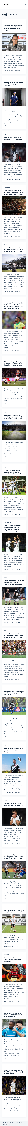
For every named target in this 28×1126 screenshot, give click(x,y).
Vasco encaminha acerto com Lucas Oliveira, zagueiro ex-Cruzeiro (13, 83)
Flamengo (6, 954)
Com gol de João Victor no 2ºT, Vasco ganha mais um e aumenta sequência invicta (14, 472)
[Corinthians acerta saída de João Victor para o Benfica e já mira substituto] (14, 1085)
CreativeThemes (6, 1124)
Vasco (5, 22)
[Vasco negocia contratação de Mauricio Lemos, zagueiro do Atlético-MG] (14, 706)
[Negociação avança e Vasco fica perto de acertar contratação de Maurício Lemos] (14, 42)
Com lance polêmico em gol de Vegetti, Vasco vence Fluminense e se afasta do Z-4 (14, 582)
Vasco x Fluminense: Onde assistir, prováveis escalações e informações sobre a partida (14, 635)
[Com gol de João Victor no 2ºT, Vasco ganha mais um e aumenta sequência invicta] (14, 485)
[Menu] (25, 4)
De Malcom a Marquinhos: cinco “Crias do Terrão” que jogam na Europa (13, 1014)
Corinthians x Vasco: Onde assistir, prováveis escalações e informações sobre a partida (14, 192)
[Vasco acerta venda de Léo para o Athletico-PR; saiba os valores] (14, 152)
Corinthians (7, 187)
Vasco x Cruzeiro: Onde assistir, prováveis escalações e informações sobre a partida (14, 856)
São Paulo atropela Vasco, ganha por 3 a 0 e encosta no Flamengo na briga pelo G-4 (13, 363)
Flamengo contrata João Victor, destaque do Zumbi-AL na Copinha (13, 959)
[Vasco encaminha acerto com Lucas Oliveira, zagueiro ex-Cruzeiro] (14, 97)
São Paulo (6, 358)
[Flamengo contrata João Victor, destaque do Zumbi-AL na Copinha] (14, 973)
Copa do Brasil (7, 522)
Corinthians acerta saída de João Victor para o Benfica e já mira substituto (14, 1071)
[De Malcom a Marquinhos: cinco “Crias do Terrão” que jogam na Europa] (14, 1028)
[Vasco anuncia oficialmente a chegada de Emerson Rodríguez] (14, 763)
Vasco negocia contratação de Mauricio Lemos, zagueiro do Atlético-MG (14, 692)
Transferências (8, 1067)
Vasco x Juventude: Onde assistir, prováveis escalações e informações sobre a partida (14, 416)
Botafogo (6, 907)
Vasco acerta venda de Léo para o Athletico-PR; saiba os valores (13, 139)
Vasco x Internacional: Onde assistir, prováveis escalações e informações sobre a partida (14, 249)
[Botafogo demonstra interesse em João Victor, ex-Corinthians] (14, 923)
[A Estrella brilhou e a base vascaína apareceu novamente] (14, 817)
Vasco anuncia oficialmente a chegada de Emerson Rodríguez (13, 750)
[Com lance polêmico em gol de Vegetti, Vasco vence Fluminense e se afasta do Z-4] (14, 596)
